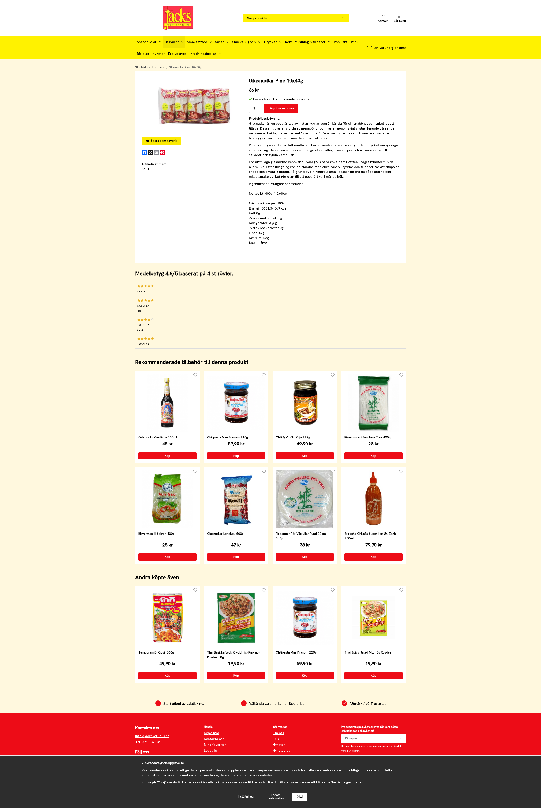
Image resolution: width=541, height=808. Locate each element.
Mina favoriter (215, 744)
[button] (167, 456)
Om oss (278, 733)
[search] (345, 18)
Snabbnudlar (147, 42)
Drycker (270, 42)
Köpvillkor (211, 733)
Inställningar (246, 796)
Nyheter (158, 53)
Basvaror (172, 42)
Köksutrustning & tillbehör (305, 42)
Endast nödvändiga (276, 796)
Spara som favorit (163, 141)
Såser (219, 42)
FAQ (276, 739)
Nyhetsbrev (281, 750)
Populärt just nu (346, 42)
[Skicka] (399, 738)
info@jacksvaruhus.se (152, 736)
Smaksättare (197, 42)
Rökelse (143, 53)
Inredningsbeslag (203, 53)
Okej (300, 796)
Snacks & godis (244, 42)
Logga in (210, 750)
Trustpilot (378, 703)
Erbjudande (177, 53)
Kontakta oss (214, 739)
